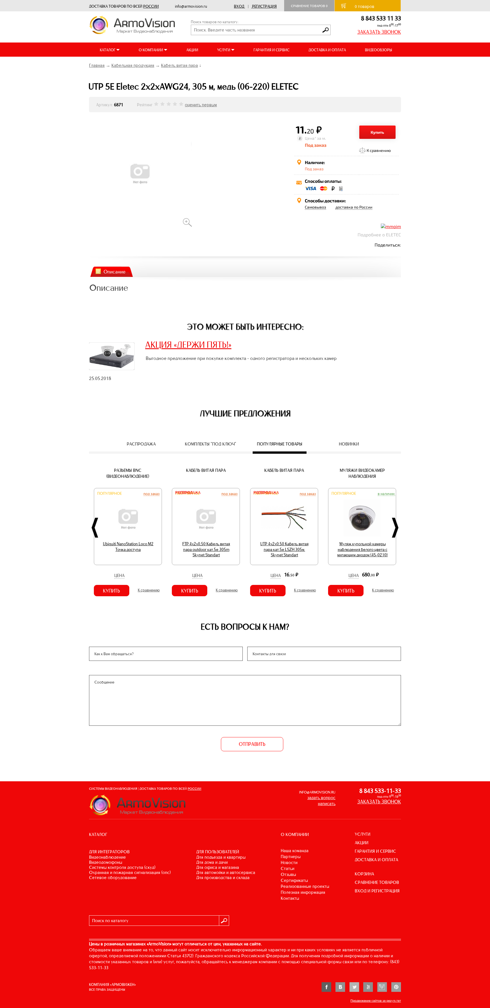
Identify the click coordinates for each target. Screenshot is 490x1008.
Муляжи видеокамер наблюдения (362, 473)
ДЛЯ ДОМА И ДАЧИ (212, 862)
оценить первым (201, 104)
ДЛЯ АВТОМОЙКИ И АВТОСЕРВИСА (225, 872)
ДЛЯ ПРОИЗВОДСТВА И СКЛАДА (223, 877)
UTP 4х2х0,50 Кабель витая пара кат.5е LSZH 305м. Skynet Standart (284, 549)
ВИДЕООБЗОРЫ (378, 50)
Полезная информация (303, 892)
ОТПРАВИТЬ (252, 744)
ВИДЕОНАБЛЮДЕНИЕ (107, 857)
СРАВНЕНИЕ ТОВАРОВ (377, 882)
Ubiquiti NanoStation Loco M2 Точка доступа (128, 546)
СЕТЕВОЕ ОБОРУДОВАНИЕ (113, 877)
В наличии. (386, 493)
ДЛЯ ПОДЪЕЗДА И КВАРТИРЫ (221, 857)
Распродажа (187, 492)
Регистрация (264, 6)
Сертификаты (294, 880)
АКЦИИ (192, 50)
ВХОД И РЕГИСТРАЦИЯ (377, 891)
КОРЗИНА (364, 874)
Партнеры (291, 856)
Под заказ (151, 493)
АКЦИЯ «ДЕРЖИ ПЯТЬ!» (188, 344)
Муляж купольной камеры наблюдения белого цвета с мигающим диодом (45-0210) (362, 549)
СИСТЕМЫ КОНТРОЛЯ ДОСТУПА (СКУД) (122, 867)
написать (326, 803)
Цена (119, 575)
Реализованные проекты (305, 886)
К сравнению (379, 150)
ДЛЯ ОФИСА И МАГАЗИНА (217, 867)
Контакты (290, 898)
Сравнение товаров (309, 6)
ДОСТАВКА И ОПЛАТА (327, 50)
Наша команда (295, 850)
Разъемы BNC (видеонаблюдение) (127, 473)
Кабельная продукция (132, 65)
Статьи (287, 868)
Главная (97, 65)
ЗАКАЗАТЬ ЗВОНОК (379, 32)
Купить (377, 132)
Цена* (310, 138)
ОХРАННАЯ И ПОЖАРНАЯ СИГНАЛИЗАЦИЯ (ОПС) (130, 872)
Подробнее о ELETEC (379, 234)
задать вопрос (321, 797)
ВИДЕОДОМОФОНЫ (105, 862)
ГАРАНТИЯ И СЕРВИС (272, 50)
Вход (239, 6)
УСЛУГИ (362, 834)
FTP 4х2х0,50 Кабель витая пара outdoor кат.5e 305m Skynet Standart (206, 549)
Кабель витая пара (179, 65)
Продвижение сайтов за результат (375, 1001)
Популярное (109, 493)
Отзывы (288, 874)
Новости (289, 862)
